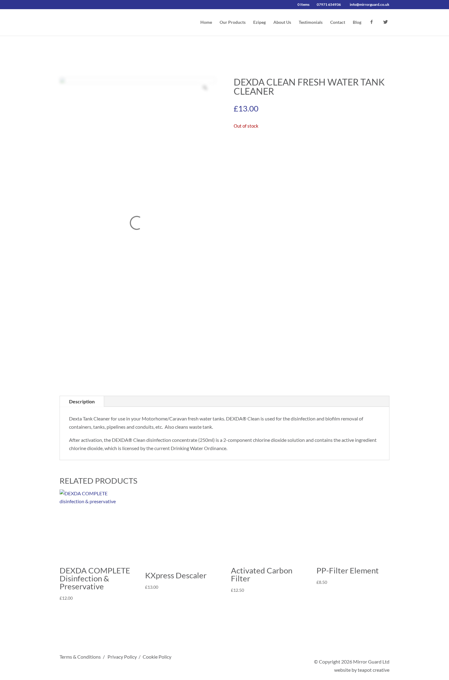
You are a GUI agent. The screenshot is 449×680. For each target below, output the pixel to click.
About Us (282, 22)
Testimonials (311, 22)
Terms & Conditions (80, 657)
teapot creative (373, 670)
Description (82, 401)
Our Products (233, 22)
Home (206, 22)
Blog (357, 22)
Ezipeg (259, 22)
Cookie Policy (157, 657)
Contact (337, 22)
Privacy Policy (122, 657)
